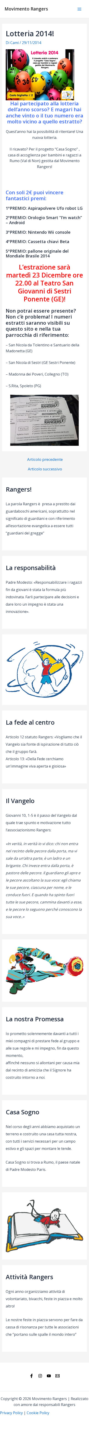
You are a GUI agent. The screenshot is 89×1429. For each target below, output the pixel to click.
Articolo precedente (45, 459)
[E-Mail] (57, 1376)
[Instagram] (40, 1376)
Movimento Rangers (26, 9)
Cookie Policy (38, 1412)
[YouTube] (49, 1376)
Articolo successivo (45, 469)
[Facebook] (31, 1376)
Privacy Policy (11, 1412)
